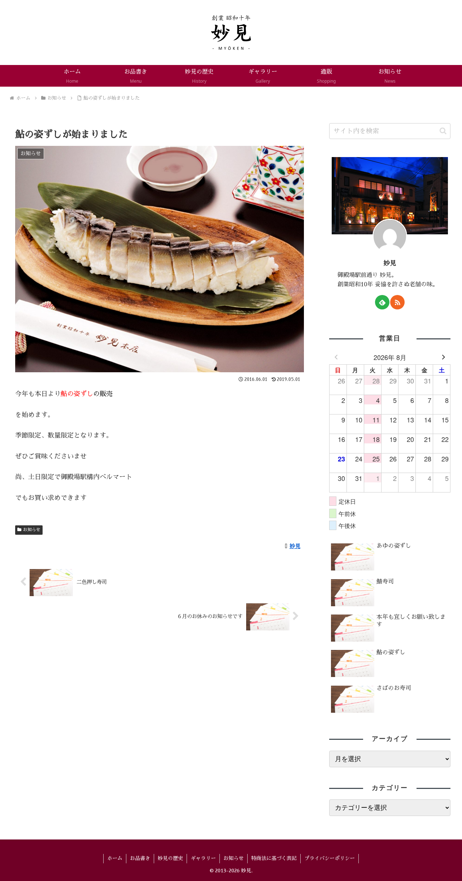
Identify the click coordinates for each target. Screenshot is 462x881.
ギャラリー (203, 858)
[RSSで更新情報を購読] (397, 302)
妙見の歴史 (170, 858)
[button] (443, 131)
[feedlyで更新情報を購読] (382, 302)
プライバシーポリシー (329, 858)
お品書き (140, 858)
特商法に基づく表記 (274, 858)
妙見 (389, 263)
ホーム (114, 858)
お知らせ (31, 530)
